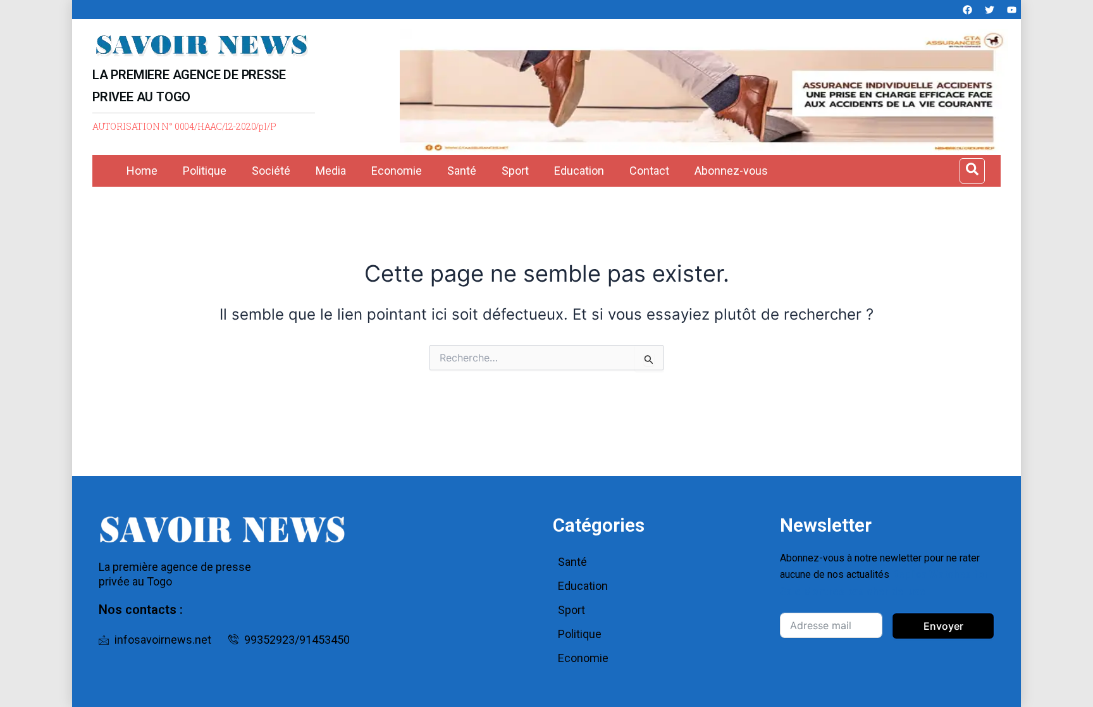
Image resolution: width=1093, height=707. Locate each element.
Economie (396, 170)
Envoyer (943, 626)
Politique (204, 170)
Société (271, 170)
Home (142, 170)
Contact (649, 170)
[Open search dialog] (972, 171)
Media (331, 170)
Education (579, 170)
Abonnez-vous (731, 170)
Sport (515, 170)
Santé (461, 170)
